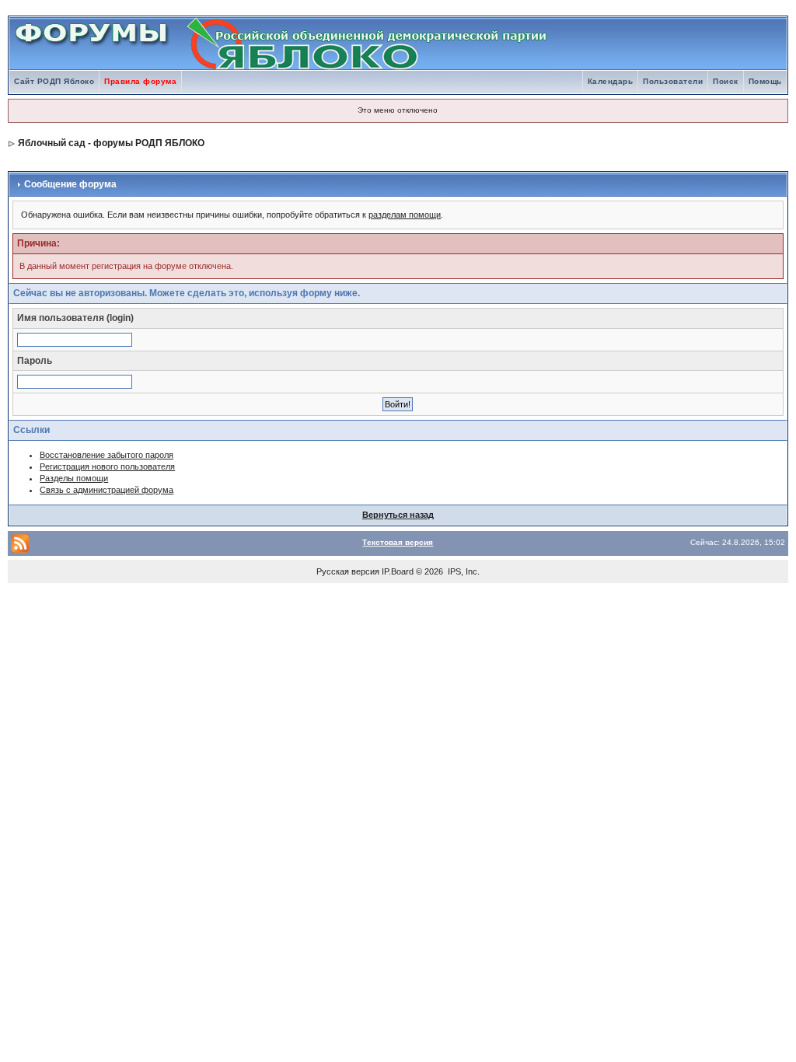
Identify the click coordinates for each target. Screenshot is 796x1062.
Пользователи (673, 81)
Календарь (611, 81)
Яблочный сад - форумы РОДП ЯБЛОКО (111, 143)
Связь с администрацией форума (106, 489)
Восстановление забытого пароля (106, 454)
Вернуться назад (398, 514)
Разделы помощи (74, 478)
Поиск (725, 81)
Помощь (765, 81)
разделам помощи (404, 214)
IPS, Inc (462, 571)
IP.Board (398, 571)
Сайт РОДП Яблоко (54, 81)
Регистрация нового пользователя (107, 466)
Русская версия (347, 571)
